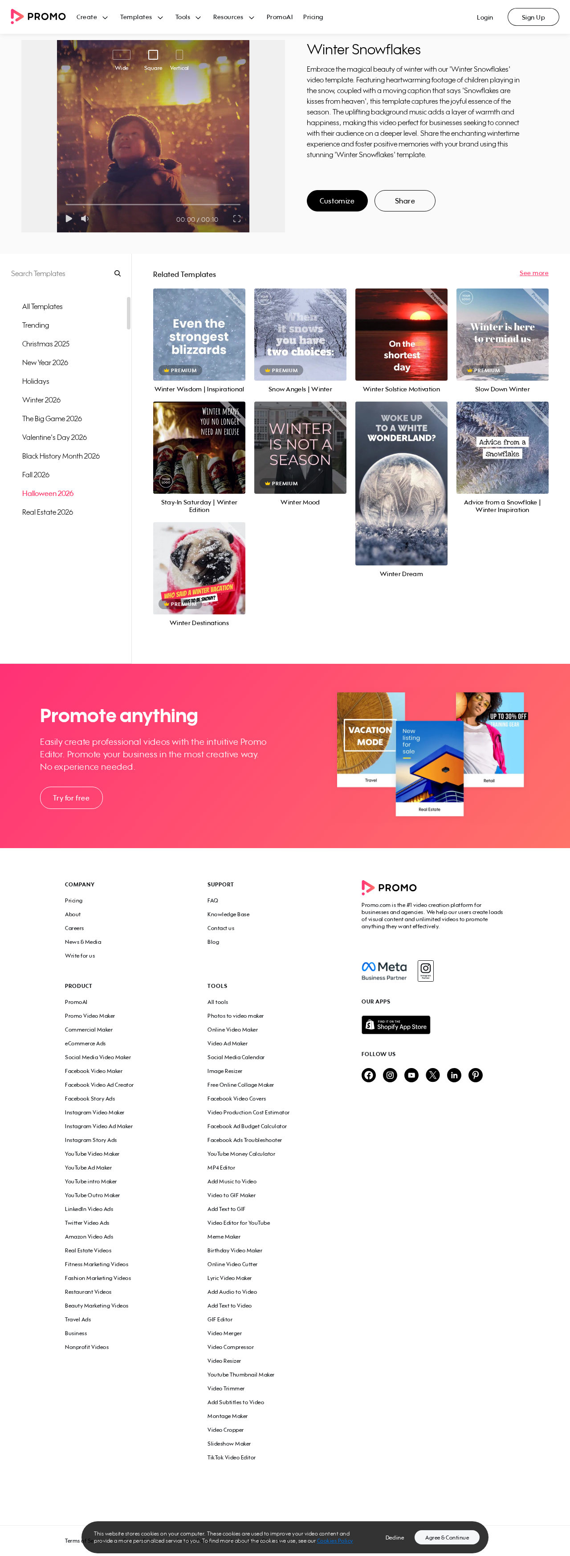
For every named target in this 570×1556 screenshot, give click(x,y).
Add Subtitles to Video (236, 1402)
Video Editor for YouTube (239, 1222)
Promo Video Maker (90, 1015)
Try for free (71, 797)
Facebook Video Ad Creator (99, 1084)
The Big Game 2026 (52, 418)
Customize (337, 200)
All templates (42, 306)
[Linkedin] (454, 1076)
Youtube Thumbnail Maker (241, 1374)
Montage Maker (228, 1416)
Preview (199, 325)
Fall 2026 (35, 474)
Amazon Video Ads (89, 1236)
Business (76, 1333)
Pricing (313, 16)
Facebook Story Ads (90, 1098)
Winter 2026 (41, 399)
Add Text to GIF (227, 1209)
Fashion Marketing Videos (98, 1278)
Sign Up (534, 17)
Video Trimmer (226, 1388)
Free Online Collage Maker (241, 1084)
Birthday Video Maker (235, 1250)
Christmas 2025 (45, 343)
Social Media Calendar (236, 1057)
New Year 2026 (45, 362)
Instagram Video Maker (95, 1112)
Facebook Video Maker (93, 1071)
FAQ (213, 900)
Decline (395, 1537)
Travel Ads (78, 1319)
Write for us (80, 955)
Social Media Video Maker (98, 1057)
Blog (213, 941)
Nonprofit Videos (87, 1347)
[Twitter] (433, 1076)
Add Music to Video (232, 1181)
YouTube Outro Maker (92, 1195)
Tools (183, 16)
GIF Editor (220, 1319)
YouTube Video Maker (92, 1153)
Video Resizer (224, 1360)
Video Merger (225, 1333)
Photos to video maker (236, 1015)
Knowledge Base (228, 914)
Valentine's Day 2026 (54, 437)
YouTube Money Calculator (241, 1153)
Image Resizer (225, 1071)
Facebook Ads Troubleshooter (245, 1140)
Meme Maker (224, 1236)
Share (405, 200)
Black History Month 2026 (61, 455)
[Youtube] (411, 1076)
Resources (228, 16)
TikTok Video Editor (232, 1457)
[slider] (66, 204)
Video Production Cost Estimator (249, 1112)
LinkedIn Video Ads (89, 1209)
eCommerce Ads (85, 1043)
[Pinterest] (475, 1076)
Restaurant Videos (88, 1291)
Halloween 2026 (47, 493)
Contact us (221, 928)
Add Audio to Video (232, 1291)
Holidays (35, 381)
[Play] (68, 219)
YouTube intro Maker (91, 1181)
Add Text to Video (230, 1305)
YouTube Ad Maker (88, 1167)
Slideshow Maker (229, 1443)
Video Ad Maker (228, 1043)
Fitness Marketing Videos (96, 1264)
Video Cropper (226, 1429)
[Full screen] (237, 218)
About (73, 914)
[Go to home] (44, 17)
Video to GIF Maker (232, 1195)
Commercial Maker (89, 1029)
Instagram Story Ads (91, 1140)
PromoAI (280, 16)
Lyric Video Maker (230, 1278)
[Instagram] (425, 971)
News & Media (83, 941)
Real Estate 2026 (47, 512)
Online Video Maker (233, 1029)
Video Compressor (231, 1347)
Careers (74, 928)
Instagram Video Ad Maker (99, 1126)
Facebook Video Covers (237, 1098)
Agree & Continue (447, 1537)
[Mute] (86, 218)
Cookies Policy (335, 1540)
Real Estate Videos (88, 1250)
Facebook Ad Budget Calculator (247, 1126)
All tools (218, 1002)
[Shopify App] (433, 1025)
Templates (136, 16)
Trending (35, 325)
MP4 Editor (221, 1167)
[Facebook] (384, 971)
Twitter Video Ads (87, 1222)
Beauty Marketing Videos (97, 1305)
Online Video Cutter (233, 1264)
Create (87, 16)
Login (485, 17)
